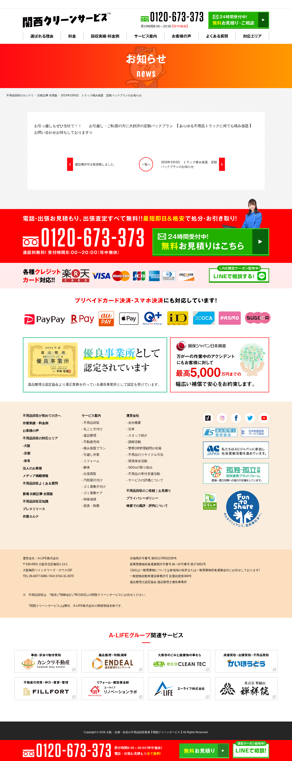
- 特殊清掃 (89, 499)
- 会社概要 (133, 422)
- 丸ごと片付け (92, 428)
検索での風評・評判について (147, 505)
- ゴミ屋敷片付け (94, 486)
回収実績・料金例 (105, 36)
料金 (72, 36)
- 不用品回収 (90, 422)
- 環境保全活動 (136, 460)
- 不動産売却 (90, 441)
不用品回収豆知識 (35, 501)
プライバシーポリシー (142, 498)
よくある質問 (217, 36)
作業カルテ (31, 516)
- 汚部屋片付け (92, 480)
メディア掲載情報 (35, 475)
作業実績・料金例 (35, 423)
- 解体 (86, 467)
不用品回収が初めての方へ (42, 415)
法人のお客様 (32, 468)
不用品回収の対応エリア (40, 438)
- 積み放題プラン (94, 448)
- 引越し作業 (90, 454)
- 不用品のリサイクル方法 (144, 454)
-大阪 (26, 445)
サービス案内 (145, 36)
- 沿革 (130, 428)
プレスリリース (34, 508)
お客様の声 (181, 36)
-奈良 (26, 460)
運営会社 (132, 415)
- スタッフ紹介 (136, 435)
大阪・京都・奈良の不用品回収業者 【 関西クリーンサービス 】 (144, 732)
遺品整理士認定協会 (43, 384)
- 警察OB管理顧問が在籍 (144, 448)
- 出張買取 (89, 473)
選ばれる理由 (41, 36)
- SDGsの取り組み (139, 467)
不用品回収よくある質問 (40, 483)
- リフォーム (90, 460)
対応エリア (252, 36)
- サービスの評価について (144, 480)
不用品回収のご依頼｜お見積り (148, 490)
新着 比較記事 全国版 (38, 493)
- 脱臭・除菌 (90, 505)
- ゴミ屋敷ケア (92, 492)
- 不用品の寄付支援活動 (143, 473)
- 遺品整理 (89, 435)
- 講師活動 (133, 441)
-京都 (26, 453)
